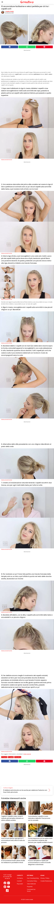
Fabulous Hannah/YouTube (6, 159)
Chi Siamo (20, 878)
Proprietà (29, 886)
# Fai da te (18, 757)
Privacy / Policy (44, 878)
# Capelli (10, 757)
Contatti (19, 881)
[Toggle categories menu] (2, 2)
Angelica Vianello (10, 11)
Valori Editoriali (31, 884)
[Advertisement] (27, 60)
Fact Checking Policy (33, 878)
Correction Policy (32, 881)
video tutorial (27, 754)
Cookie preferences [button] (46, 881)
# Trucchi (4, 757)
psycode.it (20, 884)
